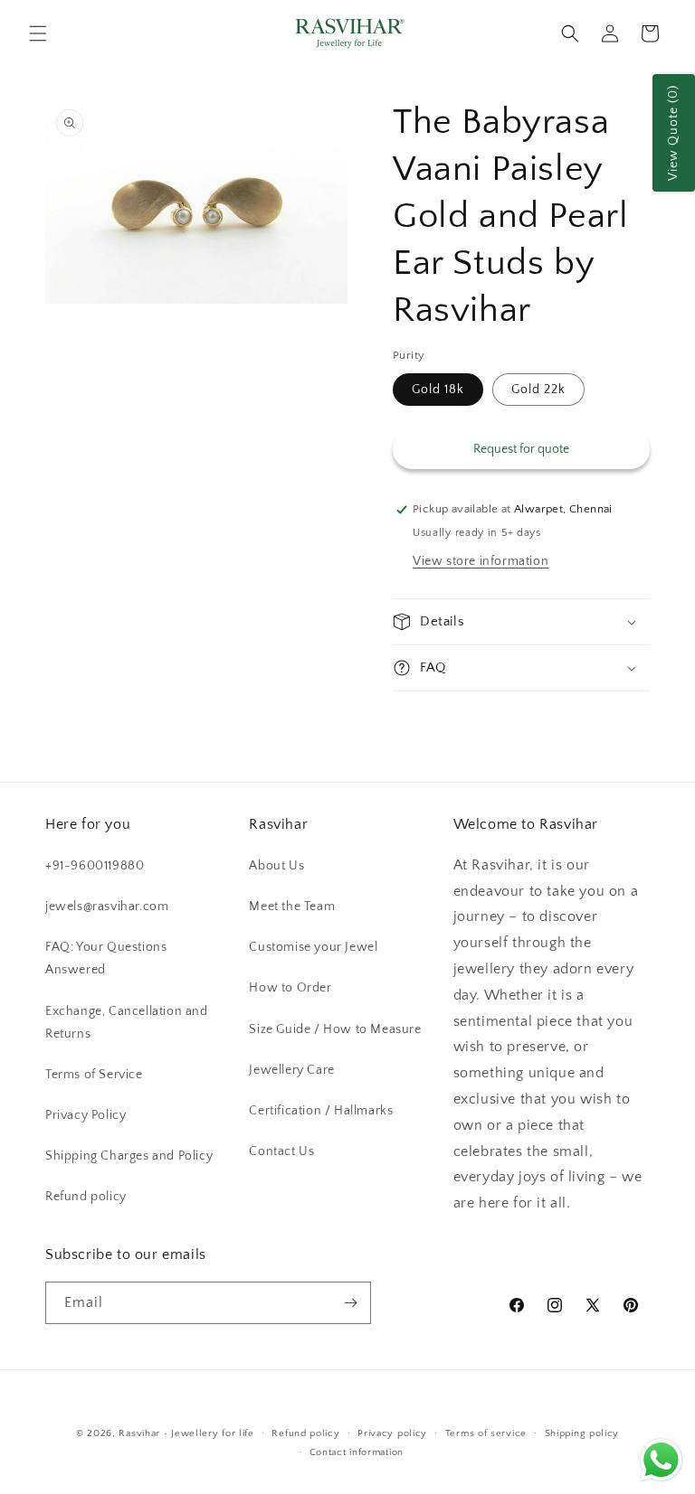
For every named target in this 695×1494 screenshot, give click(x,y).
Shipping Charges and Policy (129, 1156)
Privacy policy (392, 1433)
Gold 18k (438, 389)
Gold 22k (538, 389)
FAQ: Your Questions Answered (106, 958)
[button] (38, 33)
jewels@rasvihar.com (106, 906)
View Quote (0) (673, 133)
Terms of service (486, 1433)
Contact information (356, 1452)
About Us (276, 866)
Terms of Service (94, 1074)
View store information (480, 561)
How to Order (290, 988)
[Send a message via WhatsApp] (661, 1460)
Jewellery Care (291, 1070)
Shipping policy (582, 1433)
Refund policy (86, 1196)
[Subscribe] (350, 1303)
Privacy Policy (85, 1115)
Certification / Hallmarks (321, 1111)
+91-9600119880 (94, 866)
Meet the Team (292, 906)
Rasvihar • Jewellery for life (186, 1433)
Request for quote (521, 449)
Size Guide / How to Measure (335, 1029)
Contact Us (281, 1151)
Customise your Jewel (313, 947)
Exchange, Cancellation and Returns (126, 1022)
